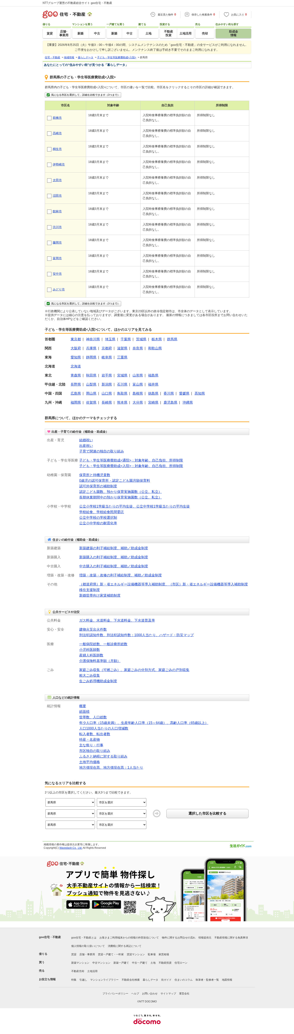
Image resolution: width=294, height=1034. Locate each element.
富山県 (138, 384)
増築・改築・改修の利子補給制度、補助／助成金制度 (120, 575)
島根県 (138, 393)
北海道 (76, 366)
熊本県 (122, 402)
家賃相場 (164, 954)
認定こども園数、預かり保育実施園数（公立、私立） (120, 492)
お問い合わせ (150, 993)
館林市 (57, 211)
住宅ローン (181, 962)
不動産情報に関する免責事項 (231, 937)
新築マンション (80, 962)
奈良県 (138, 348)
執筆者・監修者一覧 (207, 979)
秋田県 (91, 375)
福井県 (153, 384)
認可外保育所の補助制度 (98, 486)
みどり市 (59, 289)
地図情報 (227, 979)
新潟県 (107, 384)
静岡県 (91, 357)
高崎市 (57, 133)
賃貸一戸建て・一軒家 (111, 954)
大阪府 (76, 348)
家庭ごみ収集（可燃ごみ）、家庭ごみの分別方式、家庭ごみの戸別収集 (134, 670)
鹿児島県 (170, 402)
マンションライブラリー (104, 979)
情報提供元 (204, 937)
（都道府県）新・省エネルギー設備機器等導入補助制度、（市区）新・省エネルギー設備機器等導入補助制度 (163, 584)
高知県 (200, 393)
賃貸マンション (136, 954)
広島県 (76, 393)
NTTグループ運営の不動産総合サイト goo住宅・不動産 (77, 3)
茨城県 (141, 339)
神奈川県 (93, 339)
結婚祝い (86, 440)
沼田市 (57, 195)
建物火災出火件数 (93, 629)
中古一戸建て (139, 962)
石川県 (122, 384)
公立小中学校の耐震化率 (98, 523)
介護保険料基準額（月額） (100, 661)
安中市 (57, 273)
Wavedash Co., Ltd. (70, 847)
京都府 (107, 348)
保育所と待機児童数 (94, 475)
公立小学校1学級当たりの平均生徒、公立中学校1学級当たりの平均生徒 (134, 506)
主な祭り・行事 (91, 745)
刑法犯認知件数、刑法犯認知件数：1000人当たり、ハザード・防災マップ (136, 635)
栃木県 (157, 339)
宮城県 (122, 375)
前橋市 (57, 117)
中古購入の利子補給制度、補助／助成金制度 (113, 566)
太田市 (57, 180)
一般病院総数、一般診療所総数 (103, 644)
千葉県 (126, 339)
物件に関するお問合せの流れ (178, 937)
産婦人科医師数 (91, 655)
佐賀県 (91, 402)
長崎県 (107, 402)
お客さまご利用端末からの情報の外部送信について (129, 937)
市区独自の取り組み (94, 751)
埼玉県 (110, 339)
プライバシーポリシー (115, 993)
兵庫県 (91, 348)
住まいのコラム (184, 979)
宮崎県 (153, 402)
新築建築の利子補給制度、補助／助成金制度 (113, 548)
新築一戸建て (121, 962)
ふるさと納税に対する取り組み (103, 756)
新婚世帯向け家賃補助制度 (100, 595)
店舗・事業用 (87, 954)
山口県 (107, 393)
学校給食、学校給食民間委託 (101, 512)
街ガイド (166, 979)
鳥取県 (122, 393)
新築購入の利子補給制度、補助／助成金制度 (113, 557)
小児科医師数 (89, 649)
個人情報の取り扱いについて (88, 946)
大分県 (138, 402)
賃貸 (73, 954)
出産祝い (86, 446)
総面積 (84, 711)
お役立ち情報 (47, 979)
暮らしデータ (150, 979)
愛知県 (76, 357)
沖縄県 (188, 402)
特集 (73, 979)
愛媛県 (184, 393)
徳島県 (153, 393)
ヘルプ (135, 993)
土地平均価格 (89, 762)
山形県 (138, 375)
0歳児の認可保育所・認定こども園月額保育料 (114, 480)
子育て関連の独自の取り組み (101, 451)
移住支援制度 (89, 590)
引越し (83, 979)
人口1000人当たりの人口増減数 (103, 728)
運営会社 (184, 993)
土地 (153, 962)
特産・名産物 (89, 739)
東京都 (76, 339)
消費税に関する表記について (124, 946)
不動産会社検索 (131, 979)
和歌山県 (155, 348)
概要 (82, 706)
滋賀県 (122, 348)
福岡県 (76, 402)
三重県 (122, 357)
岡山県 (91, 393)
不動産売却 (77, 971)
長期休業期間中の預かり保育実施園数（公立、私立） (120, 497)
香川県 (169, 393)
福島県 (153, 375)
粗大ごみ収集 (89, 675)
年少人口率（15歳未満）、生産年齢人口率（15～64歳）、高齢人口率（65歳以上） (143, 723)
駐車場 (152, 954)
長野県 (76, 384)
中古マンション (101, 962)
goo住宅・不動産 (50, 937)
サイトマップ (168, 993)
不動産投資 (165, 962)
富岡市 (57, 258)
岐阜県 (107, 357)
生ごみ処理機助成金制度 (98, 681)
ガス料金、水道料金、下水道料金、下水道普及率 (117, 620)
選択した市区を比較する (207, 813)
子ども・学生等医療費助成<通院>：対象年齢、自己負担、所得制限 (131, 460)
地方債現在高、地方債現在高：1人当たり (111, 767)
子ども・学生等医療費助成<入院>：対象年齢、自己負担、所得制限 (131, 466)
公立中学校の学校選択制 (98, 517)
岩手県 (107, 375)
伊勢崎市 (59, 164)
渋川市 (57, 227)
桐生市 (57, 149)
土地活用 (92, 971)
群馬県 (172, 339)
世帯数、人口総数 (93, 717)
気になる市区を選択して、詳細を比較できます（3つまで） (85, 94)
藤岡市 (57, 242)
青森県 (76, 375)
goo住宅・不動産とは (83, 937)
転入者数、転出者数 (94, 734)
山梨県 (91, 384)
